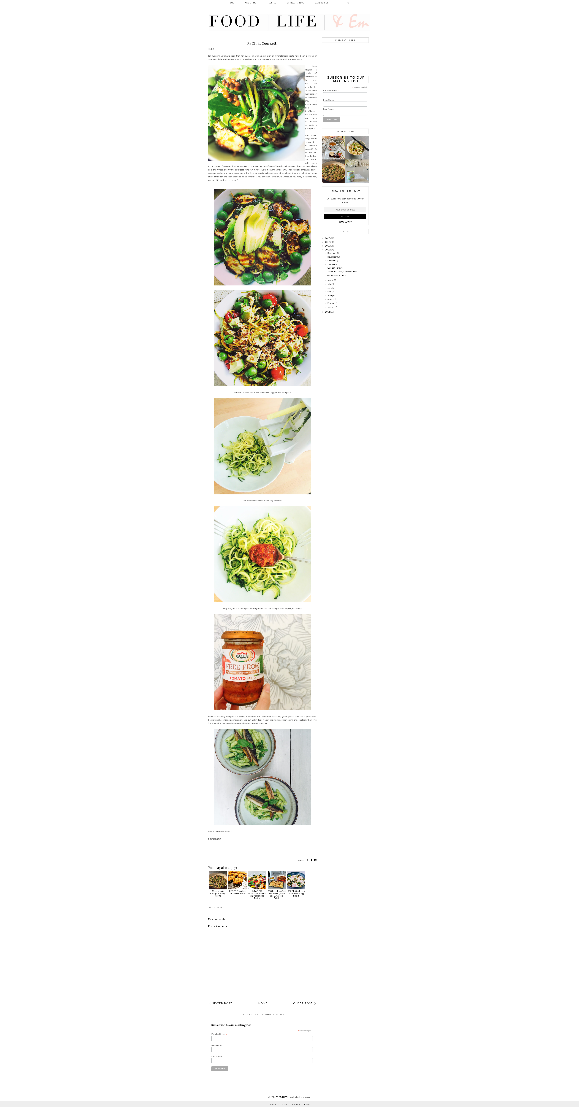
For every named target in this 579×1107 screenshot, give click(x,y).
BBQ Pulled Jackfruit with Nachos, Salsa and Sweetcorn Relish (277, 894)
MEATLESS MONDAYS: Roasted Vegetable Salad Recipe (257, 894)
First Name (216, 1045)
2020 (327, 238)
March (330, 299)
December (332, 253)
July (329, 284)
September (332, 264)
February (331, 303)
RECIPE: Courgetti (335, 268)
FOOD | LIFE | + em (284, 1097)
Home (262, 1003)
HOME (231, 3)
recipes (220, 908)
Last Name (216, 1056)
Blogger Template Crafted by (289, 1104)
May (329, 291)
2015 (327, 249)
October (331, 260)
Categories (322, 3)
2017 (327, 242)
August (330, 280)
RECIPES (271, 3)
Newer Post (222, 1003)
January (330, 307)
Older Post (303, 1003)
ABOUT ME (250, 3)
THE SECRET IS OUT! (336, 275)
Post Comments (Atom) (270, 1015)
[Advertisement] (345, 336)
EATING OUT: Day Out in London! (342, 271)
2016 (327, 246)
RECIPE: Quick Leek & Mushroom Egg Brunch (296, 893)
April (329, 295)
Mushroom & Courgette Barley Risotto (217, 893)
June (329, 288)
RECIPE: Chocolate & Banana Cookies (237, 892)
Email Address (219, 1034)
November (332, 257)
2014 (327, 312)
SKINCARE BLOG (295, 3)
